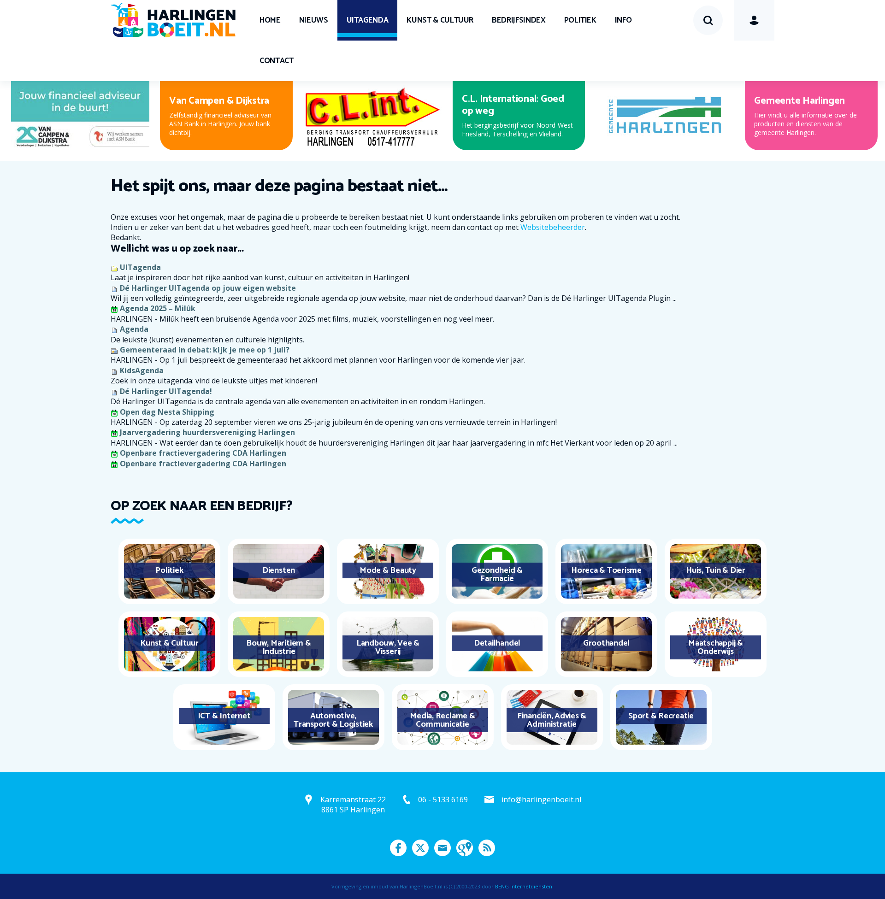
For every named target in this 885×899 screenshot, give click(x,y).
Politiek (580, 20)
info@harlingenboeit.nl (541, 799)
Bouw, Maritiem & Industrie (278, 647)
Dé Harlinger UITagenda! (166, 391)
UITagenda (368, 20)
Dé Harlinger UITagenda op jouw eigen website (208, 288)
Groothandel (606, 643)
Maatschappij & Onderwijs (715, 647)
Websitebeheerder (552, 227)
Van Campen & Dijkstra (219, 101)
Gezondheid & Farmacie (497, 575)
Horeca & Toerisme (606, 570)
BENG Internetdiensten (523, 886)
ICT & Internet (224, 716)
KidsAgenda (142, 370)
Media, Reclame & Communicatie (442, 720)
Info (623, 20)
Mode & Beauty (388, 570)
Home (270, 20)
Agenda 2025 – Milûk (157, 308)
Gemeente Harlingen (799, 101)
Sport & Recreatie (661, 716)
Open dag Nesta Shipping (167, 412)
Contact (277, 60)
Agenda (134, 329)
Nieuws (313, 20)
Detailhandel (497, 643)
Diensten (278, 570)
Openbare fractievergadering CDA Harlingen (203, 453)
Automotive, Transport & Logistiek (333, 720)
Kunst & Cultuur (440, 20)
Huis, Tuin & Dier (715, 570)
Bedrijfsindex (518, 20)
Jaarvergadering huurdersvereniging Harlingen (207, 432)
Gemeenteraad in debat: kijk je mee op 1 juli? (204, 350)
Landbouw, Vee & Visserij (387, 647)
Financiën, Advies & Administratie (551, 720)
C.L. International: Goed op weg (513, 105)
